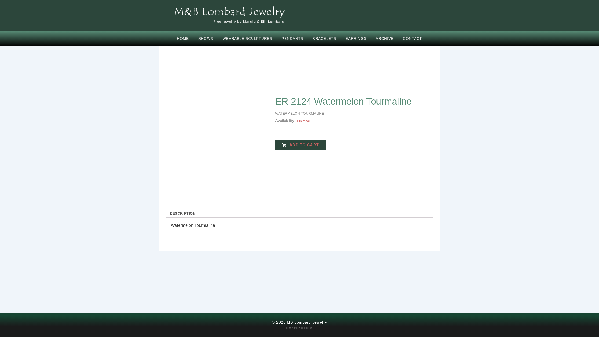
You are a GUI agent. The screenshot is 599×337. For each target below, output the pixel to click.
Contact (412, 38)
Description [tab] (183, 213)
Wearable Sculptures (247, 38)
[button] (300, 145)
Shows (205, 38)
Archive (385, 38)
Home (183, 38)
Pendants (292, 38)
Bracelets (324, 38)
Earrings (356, 38)
